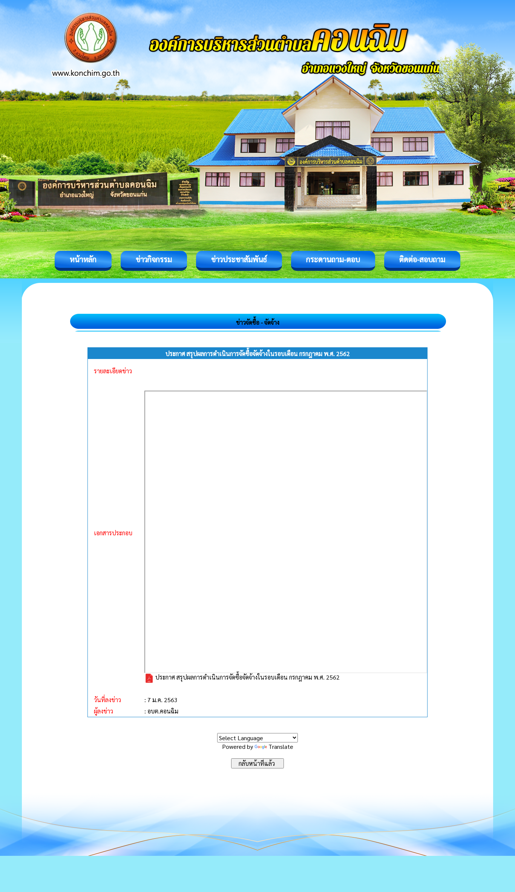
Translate (280, 746)
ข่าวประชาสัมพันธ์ (239, 259)
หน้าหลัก (83, 259)
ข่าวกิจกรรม (154, 259)
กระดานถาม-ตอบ (333, 259)
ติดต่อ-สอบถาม (422, 259)
